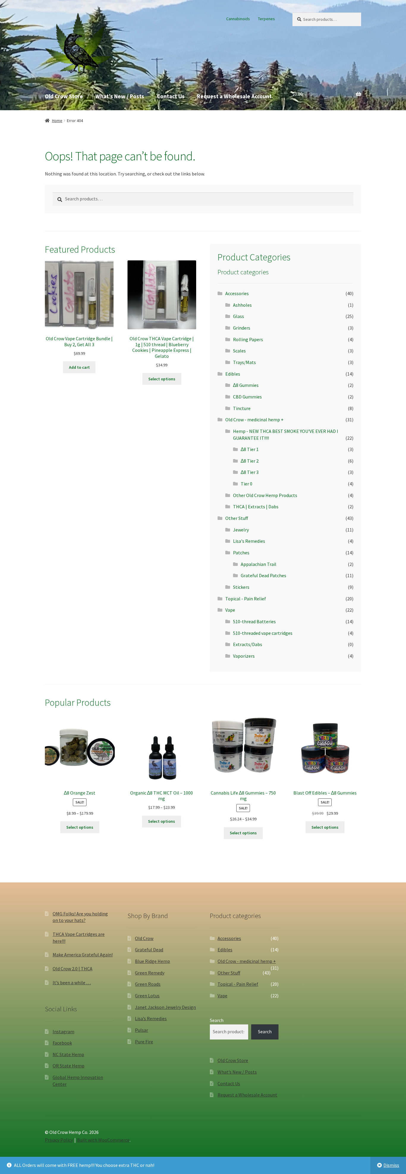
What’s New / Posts (119, 96)
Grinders (241, 328)
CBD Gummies (247, 397)
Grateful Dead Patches (263, 575)
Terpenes (266, 18)
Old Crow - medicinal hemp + (254, 420)
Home (57, 120)
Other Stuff (236, 518)
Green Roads (147, 984)
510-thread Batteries (254, 621)
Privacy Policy (59, 1140)
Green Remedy (149, 973)
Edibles (232, 374)
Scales (239, 351)
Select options (161, 379)
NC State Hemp (68, 1054)
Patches (241, 553)
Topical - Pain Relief (245, 599)
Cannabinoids (238, 18)
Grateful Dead (149, 950)
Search (217, 1020)
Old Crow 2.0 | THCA (72, 969)
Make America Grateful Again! (83, 955)
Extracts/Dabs (247, 644)
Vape (230, 610)
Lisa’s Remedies (151, 1018)
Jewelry (241, 530)
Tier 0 (246, 484)
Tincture (242, 408)
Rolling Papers (248, 339)
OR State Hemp (68, 1066)
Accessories (237, 293)
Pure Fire (144, 1042)
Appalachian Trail (258, 564)
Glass (238, 316)
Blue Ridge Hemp (152, 961)
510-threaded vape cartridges (262, 633)
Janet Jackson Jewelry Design (165, 1007)
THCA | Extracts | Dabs (255, 507)
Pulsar (141, 1030)
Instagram (63, 1031)
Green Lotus (147, 996)
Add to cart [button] (79, 367)
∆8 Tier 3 (250, 472)
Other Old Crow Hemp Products (265, 495)
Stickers (241, 587)
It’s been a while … (72, 982)
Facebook (62, 1043)
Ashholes (242, 305)
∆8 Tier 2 (250, 461)
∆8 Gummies (246, 385)
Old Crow (144, 938)
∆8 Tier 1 (250, 449)
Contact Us (171, 96)
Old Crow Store (64, 96)
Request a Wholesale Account (234, 96)
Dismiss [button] (391, 1165)
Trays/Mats (244, 362)
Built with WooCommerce (103, 1140)
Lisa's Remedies (249, 541)
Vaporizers (244, 656)
